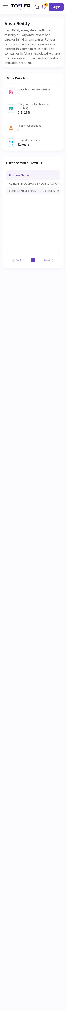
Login (56, 7)
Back (19, 260)
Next (47, 260)
